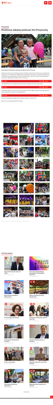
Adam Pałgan (25, 221)
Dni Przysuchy (7, 221)
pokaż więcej (26, 391)
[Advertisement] (26, 15)
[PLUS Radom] (6, 3)
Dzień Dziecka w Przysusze (16, 221)
